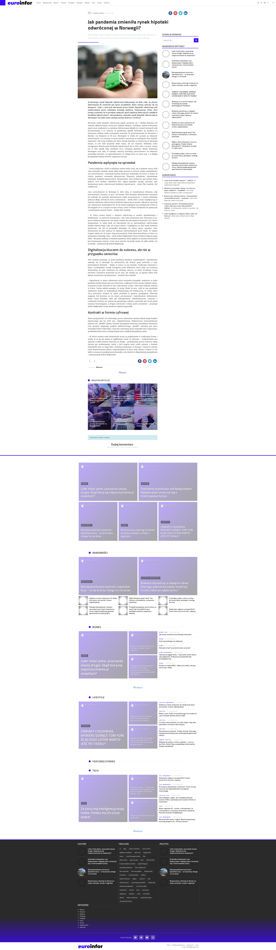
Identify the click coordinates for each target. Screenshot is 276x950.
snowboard (123, 890)
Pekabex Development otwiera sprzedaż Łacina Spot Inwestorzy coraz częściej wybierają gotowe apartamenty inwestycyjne (184, 166)
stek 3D (131, 890)
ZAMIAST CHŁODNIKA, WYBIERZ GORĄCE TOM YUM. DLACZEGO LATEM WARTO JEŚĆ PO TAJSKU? (184, 93)
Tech (93, 2)
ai (120, 849)
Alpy (124, 849)
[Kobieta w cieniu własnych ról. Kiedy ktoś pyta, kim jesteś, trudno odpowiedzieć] (166, 125)
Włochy (122, 897)
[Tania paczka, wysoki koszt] (99, 418)
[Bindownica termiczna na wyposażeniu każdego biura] (145, 418)
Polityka (71, 2)
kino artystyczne (140, 867)
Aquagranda (147, 852)
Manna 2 (142, 879)
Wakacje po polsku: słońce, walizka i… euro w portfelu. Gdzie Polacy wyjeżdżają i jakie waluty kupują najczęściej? (177, 744)
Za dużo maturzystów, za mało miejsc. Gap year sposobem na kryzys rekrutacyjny (177, 723)
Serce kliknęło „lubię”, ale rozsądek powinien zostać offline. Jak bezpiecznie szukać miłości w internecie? (177, 799)
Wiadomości (47, 2)
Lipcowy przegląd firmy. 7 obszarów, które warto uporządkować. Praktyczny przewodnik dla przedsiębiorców (177, 656)
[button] (90, 406)
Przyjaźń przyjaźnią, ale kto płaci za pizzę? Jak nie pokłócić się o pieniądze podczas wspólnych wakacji (142, 610)
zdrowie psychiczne (126, 901)
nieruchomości (124, 882)
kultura (143, 875)
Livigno (135, 879)
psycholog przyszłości (138, 882)
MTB (149, 879)
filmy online (123, 860)
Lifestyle (79, 2)
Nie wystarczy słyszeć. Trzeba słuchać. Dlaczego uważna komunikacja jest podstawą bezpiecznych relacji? (178, 733)
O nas (196, 945)
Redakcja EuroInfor (93, 466)
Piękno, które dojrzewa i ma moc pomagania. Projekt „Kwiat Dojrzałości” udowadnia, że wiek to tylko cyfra (184, 145)
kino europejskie (136, 871)
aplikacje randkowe (126, 852)
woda (138, 894)
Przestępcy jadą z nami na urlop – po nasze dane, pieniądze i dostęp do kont (185, 155)
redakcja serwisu (98, 13)
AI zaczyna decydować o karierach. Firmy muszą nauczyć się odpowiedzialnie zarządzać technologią (177, 788)
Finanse (63, 2)
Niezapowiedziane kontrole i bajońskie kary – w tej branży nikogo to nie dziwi (183, 74)
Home (38, 2)
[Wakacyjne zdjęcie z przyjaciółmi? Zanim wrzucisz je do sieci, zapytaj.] (162, 610)
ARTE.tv (121, 856)
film (144, 856)
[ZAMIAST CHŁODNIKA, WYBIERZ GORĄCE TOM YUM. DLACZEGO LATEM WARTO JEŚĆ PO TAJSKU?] (166, 94)
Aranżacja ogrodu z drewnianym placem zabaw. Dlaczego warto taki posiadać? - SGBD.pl (179, 206)
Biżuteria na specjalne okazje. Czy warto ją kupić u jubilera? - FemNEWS (179, 189)
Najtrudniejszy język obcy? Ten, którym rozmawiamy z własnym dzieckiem (184, 134)
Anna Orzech (146, 849)
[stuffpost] (138, 687)
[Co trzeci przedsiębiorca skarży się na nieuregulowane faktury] (145, 395)
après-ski (137, 852)
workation (146, 894)
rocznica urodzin (141, 886)
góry (142, 860)
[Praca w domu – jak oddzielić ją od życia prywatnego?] (122, 395)
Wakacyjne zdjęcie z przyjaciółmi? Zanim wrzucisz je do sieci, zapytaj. (182, 610)
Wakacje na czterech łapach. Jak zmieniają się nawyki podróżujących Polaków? (184, 103)
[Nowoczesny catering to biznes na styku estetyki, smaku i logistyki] (166, 84)
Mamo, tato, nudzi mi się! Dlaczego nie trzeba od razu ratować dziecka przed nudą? (177, 714)
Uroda (99, 2)
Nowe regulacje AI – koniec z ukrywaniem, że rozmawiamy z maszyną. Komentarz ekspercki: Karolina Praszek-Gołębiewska (177, 810)
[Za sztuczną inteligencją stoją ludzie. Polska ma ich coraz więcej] (103, 798)
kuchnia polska (133, 875)
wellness (131, 894)
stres (137, 890)
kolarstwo (123, 875)
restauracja (151, 882)
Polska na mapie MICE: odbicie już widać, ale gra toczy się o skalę (177, 666)
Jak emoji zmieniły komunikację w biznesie (175, 634)
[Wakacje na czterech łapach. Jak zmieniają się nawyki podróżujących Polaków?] (166, 104)
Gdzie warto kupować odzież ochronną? (181, 199)
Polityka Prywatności (178, 945)
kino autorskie (124, 871)
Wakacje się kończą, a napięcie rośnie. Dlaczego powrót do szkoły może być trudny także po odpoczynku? (185, 114)
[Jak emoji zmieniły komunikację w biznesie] (143, 810)
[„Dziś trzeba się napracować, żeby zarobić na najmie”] (99, 395)
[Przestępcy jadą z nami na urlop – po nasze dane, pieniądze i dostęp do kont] (166, 156)
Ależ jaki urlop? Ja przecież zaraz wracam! (175, 648)
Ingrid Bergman (143, 864)
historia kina (150, 860)
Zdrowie (107, 2)
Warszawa (145, 890)
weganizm (123, 894)
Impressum (190, 945)
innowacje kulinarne (126, 867)
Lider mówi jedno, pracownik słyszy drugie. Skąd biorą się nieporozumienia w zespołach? (183, 53)
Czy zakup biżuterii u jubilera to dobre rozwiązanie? (178, 191)
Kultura (87, 2)
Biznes (56, 2)
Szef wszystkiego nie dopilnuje (171, 641)
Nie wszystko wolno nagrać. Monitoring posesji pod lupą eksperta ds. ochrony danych (177, 820)
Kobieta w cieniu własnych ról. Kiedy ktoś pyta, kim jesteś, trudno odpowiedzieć (183, 124)
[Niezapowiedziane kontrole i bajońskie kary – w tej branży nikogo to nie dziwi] (166, 75)
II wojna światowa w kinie (127, 864)
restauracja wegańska (126, 886)
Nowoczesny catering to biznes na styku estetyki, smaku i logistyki (185, 84)
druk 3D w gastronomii (133, 856)
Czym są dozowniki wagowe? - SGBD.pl (178, 180)
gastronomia (134, 860)
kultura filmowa (125, 879)
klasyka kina (148, 871)
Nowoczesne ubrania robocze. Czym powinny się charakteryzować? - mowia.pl (180, 197)
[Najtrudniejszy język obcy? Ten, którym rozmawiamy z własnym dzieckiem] (166, 135)
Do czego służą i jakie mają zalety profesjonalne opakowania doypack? (180, 182)
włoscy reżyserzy (132, 897)
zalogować (116, 447)
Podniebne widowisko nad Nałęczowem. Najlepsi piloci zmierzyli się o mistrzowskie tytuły (182, 63)
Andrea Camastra (134, 849)
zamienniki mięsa (145, 897)
